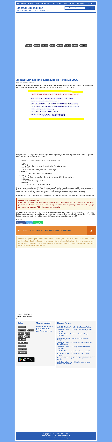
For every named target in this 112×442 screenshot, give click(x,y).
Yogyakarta (45, 3)
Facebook (20, 223)
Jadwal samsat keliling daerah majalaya (44, 329)
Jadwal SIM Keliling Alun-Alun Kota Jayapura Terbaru (74, 327)
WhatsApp (38, 223)
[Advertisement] (56, 28)
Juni (21, 336)
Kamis (60, 45)
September (23, 342)
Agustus (22, 339)
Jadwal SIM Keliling (30, 7)
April (21, 333)
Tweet (29, 223)
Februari (22, 330)
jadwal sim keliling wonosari (45, 331)
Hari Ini (29, 45)
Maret (31, 330)
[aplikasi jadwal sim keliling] (26, 362)
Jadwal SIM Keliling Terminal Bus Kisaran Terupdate (73, 351)
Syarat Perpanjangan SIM (28, 3)
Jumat (67, 45)
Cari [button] (90, 8)
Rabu (52, 45)
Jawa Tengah (68, 3)
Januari (22, 327)
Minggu (83, 45)
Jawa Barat (57, 3)
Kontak (90, 3)
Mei (28, 333)
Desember (23, 352)
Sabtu (75, 45)
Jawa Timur (80, 3)
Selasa (45, 45)
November (23, 349)
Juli (27, 336)
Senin (37, 45)
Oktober (22, 346)
